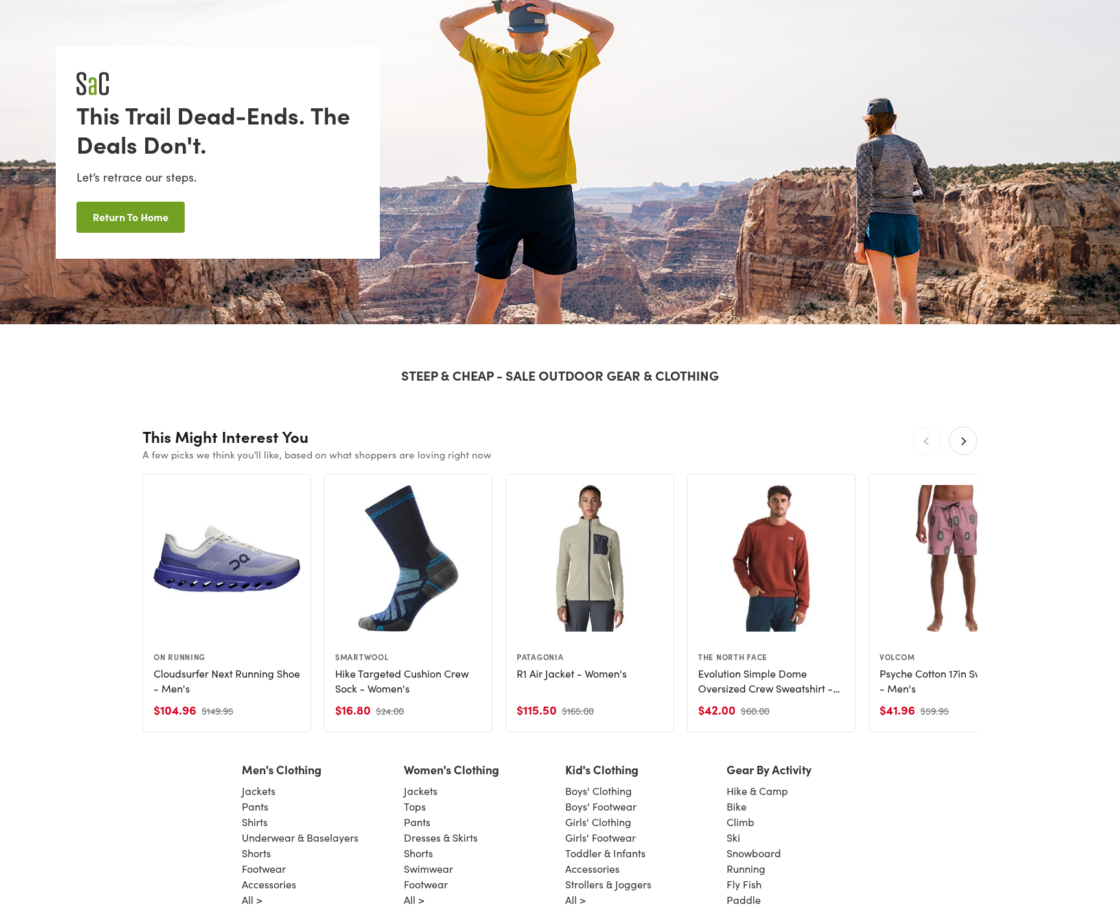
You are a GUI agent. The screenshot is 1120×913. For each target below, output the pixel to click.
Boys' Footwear (600, 806)
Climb (740, 822)
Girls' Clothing (598, 822)
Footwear (264, 868)
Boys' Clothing (598, 791)
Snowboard (754, 853)
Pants (255, 806)
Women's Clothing (451, 769)
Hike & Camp (757, 791)
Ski (733, 837)
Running (746, 868)
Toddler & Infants (605, 853)
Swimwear (428, 868)
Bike (737, 806)
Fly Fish (744, 884)
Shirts (255, 822)
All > (252, 900)
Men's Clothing (281, 769)
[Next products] (963, 441)
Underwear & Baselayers (300, 837)
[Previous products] (927, 441)
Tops (415, 806)
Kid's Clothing (601, 769)
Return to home (131, 216)
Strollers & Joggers (608, 884)
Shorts (256, 853)
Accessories (269, 884)
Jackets (258, 791)
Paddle (744, 900)
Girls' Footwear (600, 837)
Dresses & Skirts (441, 837)
